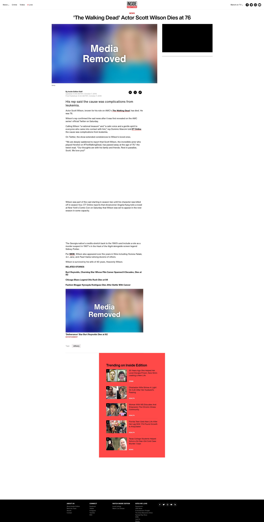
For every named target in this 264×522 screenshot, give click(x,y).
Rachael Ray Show (141, 515)
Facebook (93, 506)
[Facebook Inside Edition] (247, 4)
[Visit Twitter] (164, 505)
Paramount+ (139, 506)
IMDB (72, 254)
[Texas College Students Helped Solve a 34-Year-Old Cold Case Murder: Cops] (132, 443)
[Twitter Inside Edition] (251, 4)
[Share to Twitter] (135, 93)
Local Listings (116, 506)
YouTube (92, 513)
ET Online (136, 129)
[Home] (132, 4)
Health (132, 398)
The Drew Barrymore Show (144, 513)
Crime (14, 5)
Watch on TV (236, 5)
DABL (137, 517)
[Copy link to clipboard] (140, 93)
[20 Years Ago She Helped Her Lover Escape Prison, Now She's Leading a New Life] (132, 375)
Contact (69, 513)
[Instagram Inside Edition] (255, 4)
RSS (91, 515)
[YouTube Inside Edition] (259, 4)
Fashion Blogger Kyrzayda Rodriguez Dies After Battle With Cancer (98, 285)
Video (22, 5)
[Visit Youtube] (171, 505)
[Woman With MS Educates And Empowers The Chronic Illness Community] (132, 409)
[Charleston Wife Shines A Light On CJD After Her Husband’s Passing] (132, 392)
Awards (69, 511)
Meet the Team (71, 508)
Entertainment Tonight (142, 511)
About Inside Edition (73, 506)
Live (31, 5)
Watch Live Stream (118, 508)
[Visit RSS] (175, 505)
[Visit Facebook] (160, 505)
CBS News (138, 508)
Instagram (93, 511)
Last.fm (137, 519)
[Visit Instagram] (167, 505)
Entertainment (72, 337)
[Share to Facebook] (130, 93)
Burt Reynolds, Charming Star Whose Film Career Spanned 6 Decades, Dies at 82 (104, 273)
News (5, 5)
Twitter (92, 508)
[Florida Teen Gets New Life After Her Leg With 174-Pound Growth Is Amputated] (132, 426)
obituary (76, 346)
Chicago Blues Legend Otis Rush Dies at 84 (87, 280)
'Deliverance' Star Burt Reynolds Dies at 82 (87, 334)
